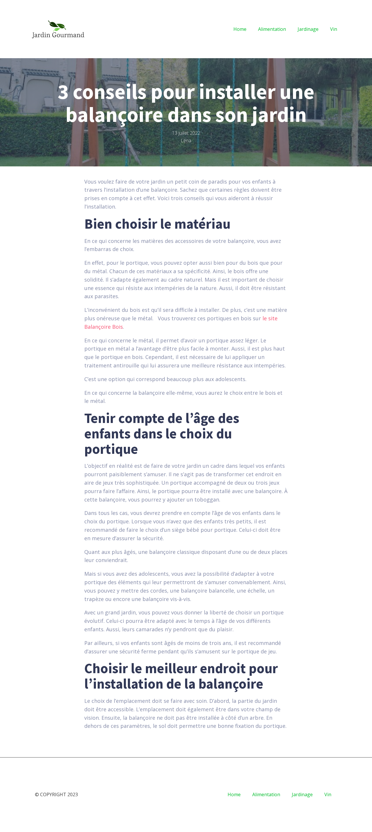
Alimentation (272, 29)
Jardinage (308, 29)
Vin (333, 29)
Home (239, 29)
